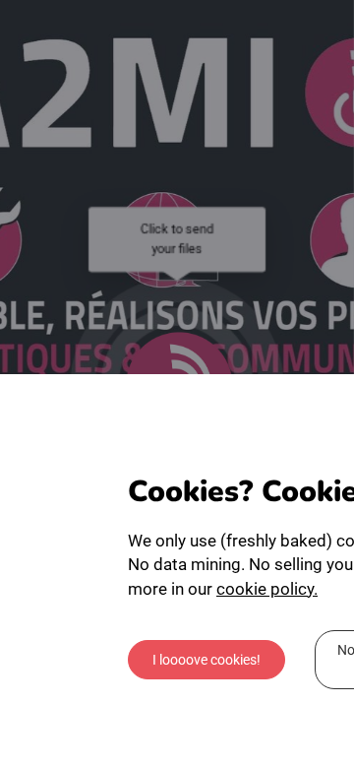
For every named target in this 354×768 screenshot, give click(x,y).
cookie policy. (267, 589)
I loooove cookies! (206, 660)
